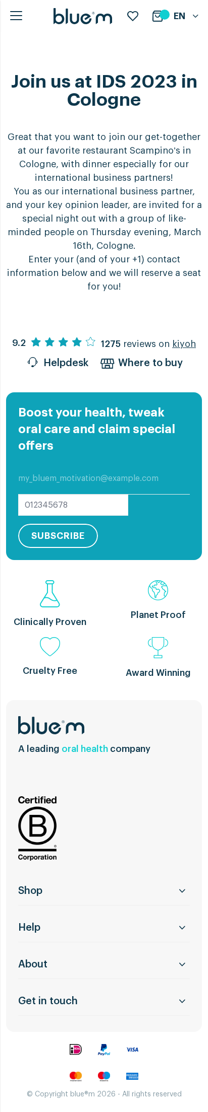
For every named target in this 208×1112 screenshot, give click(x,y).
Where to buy (150, 363)
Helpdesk (65, 363)
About (32, 964)
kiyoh (184, 344)
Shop (30, 891)
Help (29, 928)
